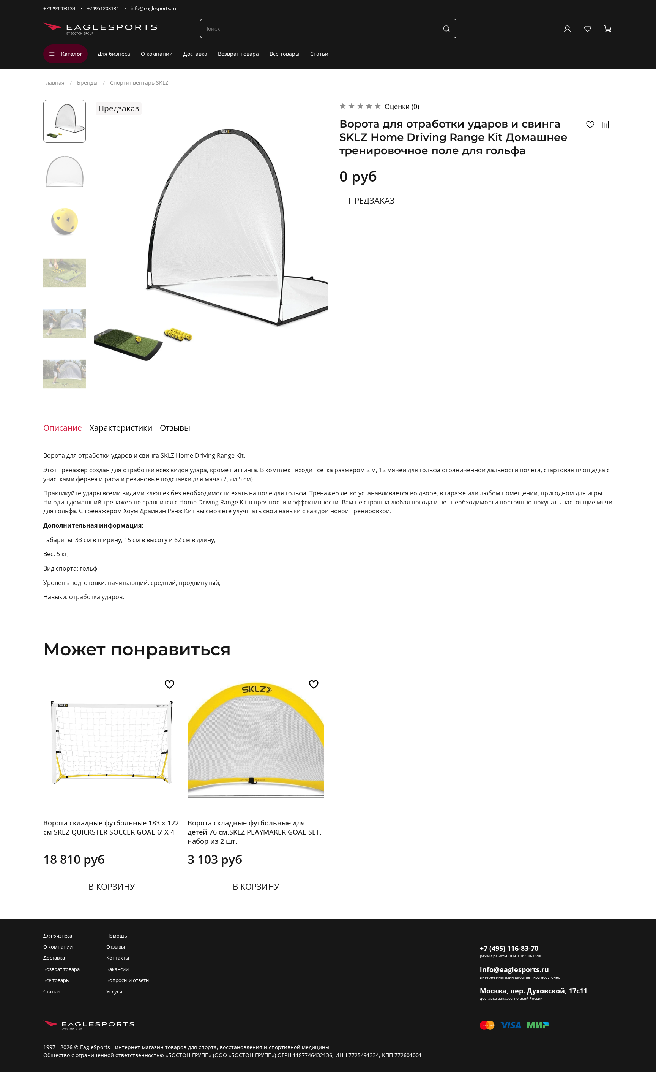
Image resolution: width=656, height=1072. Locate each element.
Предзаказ (371, 200)
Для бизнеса (114, 53)
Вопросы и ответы (128, 980)
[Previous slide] (107, 247)
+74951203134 (103, 8)
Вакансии (117, 969)
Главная (54, 82)
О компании (157, 53)
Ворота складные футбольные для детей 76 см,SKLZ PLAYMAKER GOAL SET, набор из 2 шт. (255, 832)
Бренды (87, 82)
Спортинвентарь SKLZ (139, 82)
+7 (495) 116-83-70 (509, 948)
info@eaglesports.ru (153, 8)
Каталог (71, 53)
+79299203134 (59, 8)
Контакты (117, 958)
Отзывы (115, 947)
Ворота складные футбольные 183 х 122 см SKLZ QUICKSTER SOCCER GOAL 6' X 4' (111, 827)
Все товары (285, 53)
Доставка (195, 53)
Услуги (114, 991)
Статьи (319, 53)
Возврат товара (238, 53)
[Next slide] (65, 384)
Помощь (116, 936)
